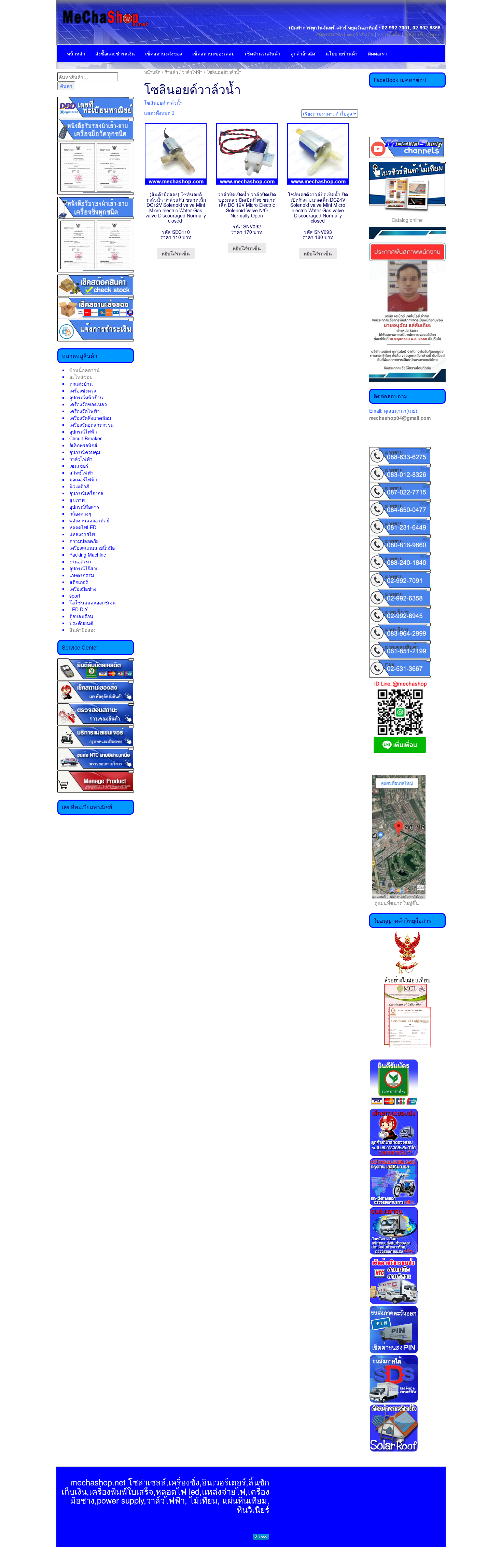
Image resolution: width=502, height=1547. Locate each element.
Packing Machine (87, 554)
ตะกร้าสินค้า (361, 34)
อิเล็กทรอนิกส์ (83, 445)
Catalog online (407, 219)
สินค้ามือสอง (82, 629)
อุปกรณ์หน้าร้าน (86, 397)
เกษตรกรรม (81, 575)
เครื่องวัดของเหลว (88, 404)
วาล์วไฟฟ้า (81, 458)
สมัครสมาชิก (329, 34)
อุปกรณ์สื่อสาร (84, 506)
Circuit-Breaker (85, 438)
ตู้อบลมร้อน (81, 616)
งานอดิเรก (80, 561)
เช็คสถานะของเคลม (213, 53)
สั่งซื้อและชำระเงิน (115, 53)
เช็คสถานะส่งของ (163, 53)
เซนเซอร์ (78, 465)
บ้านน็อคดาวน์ (84, 369)
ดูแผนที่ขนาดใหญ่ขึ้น (394, 902)
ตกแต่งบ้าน (81, 383)
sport (74, 595)
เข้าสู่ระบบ (429, 34)
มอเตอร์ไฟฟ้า (83, 479)
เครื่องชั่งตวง (82, 390)
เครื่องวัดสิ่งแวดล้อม (90, 417)
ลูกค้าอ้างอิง (303, 53)
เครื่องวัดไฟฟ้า (84, 411)
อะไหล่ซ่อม (81, 376)
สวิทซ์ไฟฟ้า (81, 472)
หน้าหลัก (76, 53)
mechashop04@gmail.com (400, 417)
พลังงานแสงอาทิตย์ (89, 520)
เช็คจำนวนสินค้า (262, 53)
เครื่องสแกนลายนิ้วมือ (92, 547)
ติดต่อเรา (377, 53)
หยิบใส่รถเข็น (176, 253)
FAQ (409, 34)
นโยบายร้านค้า (341, 53)
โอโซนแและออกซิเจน (92, 602)
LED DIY (78, 609)
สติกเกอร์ (78, 581)
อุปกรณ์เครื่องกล (86, 493)
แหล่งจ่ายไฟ (82, 534)
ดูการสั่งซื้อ (388, 34)
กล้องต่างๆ (80, 513)
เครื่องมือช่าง (82, 588)
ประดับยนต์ (81, 622)
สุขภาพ (77, 499)
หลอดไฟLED (82, 527)
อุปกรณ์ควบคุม (84, 452)
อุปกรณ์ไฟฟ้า (83, 431)
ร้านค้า (171, 72)
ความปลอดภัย (84, 540)
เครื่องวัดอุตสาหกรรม (91, 424)
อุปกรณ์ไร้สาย (84, 568)
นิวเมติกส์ (79, 486)
